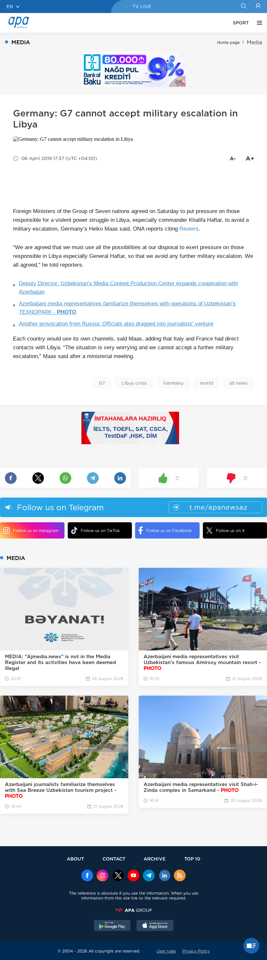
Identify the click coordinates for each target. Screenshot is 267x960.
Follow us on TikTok (100, 530)
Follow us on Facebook (169, 530)
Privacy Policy (196, 951)
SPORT (241, 22)
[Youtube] (133, 876)
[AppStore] (155, 926)
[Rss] (180, 876)
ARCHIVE (155, 858)
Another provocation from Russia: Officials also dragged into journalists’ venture (116, 324)
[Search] (243, 6)
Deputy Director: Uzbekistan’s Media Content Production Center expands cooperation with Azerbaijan (128, 287)
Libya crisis (134, 383)
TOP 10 (192, 858)
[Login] (258, 6)
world (206, 383)
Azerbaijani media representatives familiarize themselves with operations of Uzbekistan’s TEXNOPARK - (127, 307)
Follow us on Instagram (35, 530)
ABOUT (75, 858)
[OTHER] (258, 22)
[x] (118, 876)
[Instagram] (102, 876)
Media (254, 42)
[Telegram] (149, 876)
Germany (173, 383)
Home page (228, 42)
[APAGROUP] (133, 910)
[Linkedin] (164, 876)
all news (238, 383)
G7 (102, 383)
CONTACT (114, 858)
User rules (166, 951)
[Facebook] (87, 876)
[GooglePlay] (112, 926)
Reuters (189, 229)
